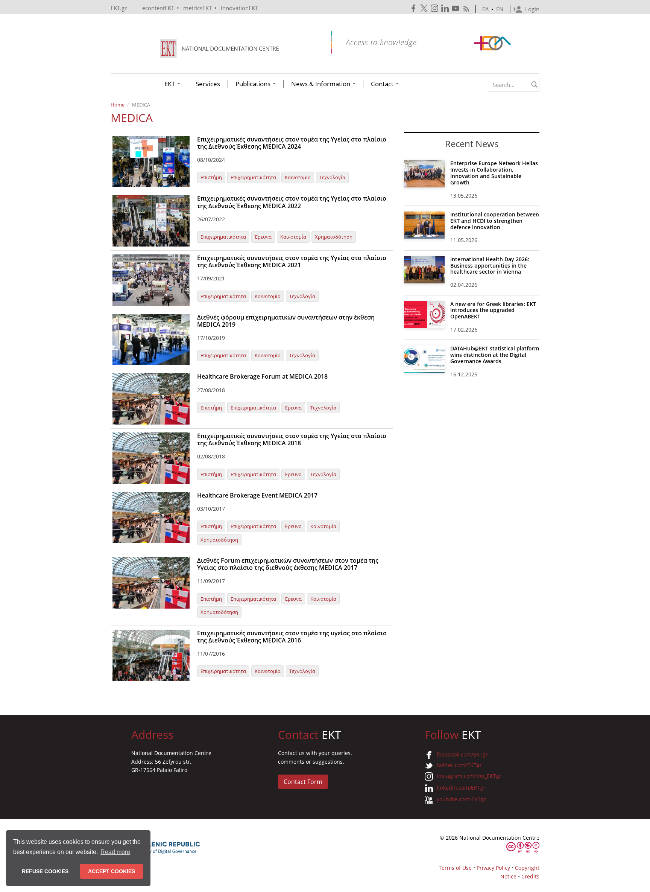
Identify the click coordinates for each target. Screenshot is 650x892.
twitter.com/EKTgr (459, 765)
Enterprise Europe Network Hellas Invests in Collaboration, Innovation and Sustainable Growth (494, 173)
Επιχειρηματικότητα (253, 177)
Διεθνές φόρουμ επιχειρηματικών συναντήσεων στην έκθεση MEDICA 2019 (286, 321)
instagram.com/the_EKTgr (469, 775)
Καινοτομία (298, 177)
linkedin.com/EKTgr (461, 787)
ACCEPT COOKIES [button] (111, 871)
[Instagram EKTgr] (435, 8)
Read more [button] (115, 852)
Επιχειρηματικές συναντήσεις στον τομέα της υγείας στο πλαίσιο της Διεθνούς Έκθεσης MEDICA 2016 (292, 636)
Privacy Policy (493, 867)
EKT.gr (119, 8)
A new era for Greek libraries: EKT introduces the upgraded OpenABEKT (493, 310)
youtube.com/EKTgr (461, 799)
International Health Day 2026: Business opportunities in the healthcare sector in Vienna (489, 266)
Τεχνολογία (332, 177)
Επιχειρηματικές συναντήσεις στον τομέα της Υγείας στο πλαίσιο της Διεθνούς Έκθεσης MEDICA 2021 (291, 261)
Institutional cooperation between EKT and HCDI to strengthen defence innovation (494, 221)
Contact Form (303, 782)
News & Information (321, 84)
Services (208, 84)
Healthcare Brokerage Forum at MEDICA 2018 (262, 376)
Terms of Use (455, 867)
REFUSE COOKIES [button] (45, 871)
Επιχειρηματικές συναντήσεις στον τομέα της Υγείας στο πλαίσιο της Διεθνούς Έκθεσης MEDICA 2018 (291, 439)
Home (118, 104)
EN (499, 9)
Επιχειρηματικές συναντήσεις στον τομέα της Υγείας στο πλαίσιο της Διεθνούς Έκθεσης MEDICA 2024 (291, 143)
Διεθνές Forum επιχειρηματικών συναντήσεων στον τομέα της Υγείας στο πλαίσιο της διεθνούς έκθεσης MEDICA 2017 (287, 564)
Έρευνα (263, 236)
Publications (253, 84)
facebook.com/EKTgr (462, 754)
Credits (530, 876)
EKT (170, 84)
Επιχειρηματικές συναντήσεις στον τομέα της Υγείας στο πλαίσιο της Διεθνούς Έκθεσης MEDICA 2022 (291, 202)
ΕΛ (485, 9)
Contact (383, 84)
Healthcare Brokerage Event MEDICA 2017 (257, 495)
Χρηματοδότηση (333, 236)
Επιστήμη (211, 177)
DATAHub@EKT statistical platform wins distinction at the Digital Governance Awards (494, 355)
